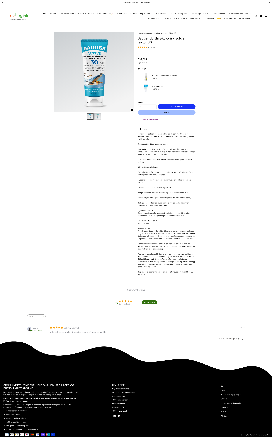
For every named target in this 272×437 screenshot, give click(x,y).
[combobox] (36, 316)
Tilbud (223, 412)
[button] (255, 16)
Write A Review (149, 302)
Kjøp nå (166, 112)
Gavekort (225, 407)
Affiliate (224, 416)
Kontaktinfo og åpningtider (232, 394)
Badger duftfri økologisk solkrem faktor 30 (159, 33)
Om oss (224, 399)
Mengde (140, 103)
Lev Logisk (251, 435)
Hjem (140, 33)
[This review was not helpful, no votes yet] (242, 338)
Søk (222, 386)
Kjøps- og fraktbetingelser (231, 403)
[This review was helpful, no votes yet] (238, 338)
